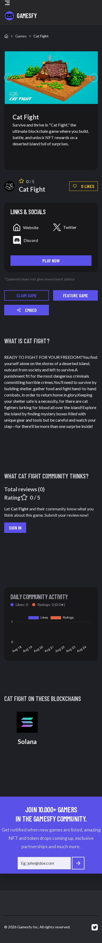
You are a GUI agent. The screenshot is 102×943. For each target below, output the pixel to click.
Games (21, 36)
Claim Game (26, 295)
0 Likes (87, 186)
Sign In (15, 528)
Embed (31, 310)
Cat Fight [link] (41, 36)
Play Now (51, 260)
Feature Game (75, 295)
